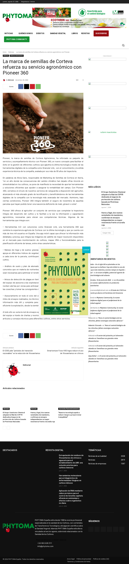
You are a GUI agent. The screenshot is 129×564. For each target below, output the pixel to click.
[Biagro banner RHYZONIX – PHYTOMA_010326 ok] (107, 255)
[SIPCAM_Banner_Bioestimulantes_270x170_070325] (107, 118)
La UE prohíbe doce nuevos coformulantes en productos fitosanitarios (106, 283)
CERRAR (86, 250)
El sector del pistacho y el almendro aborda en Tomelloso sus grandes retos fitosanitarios (105, 338)
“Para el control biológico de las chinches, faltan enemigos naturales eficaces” (106, 328)
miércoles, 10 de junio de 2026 (99, 280)
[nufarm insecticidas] (107, 143)
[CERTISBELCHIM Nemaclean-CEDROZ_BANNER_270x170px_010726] (107, 70)
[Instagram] (114, 1)
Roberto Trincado (94, 325)
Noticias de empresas (16, 55)
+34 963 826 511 (44, 543)
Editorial (11, 80)
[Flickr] (97, 529)
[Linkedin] (117, 1)
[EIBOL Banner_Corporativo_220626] (107, 249)
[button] (123, 45)
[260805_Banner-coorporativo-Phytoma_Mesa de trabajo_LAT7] (107, 246)
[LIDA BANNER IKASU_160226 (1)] (107, 167)
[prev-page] (4, 427)
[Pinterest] (32, 86)
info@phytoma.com (45, 546)
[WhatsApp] (38, 86)
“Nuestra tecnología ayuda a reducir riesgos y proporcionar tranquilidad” (69, 415)
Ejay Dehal (92, 356)
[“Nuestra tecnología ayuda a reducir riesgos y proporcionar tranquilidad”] (70, 401)
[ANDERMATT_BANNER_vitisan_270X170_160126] (107, 242)
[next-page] (8, 427)
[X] (121, 1)
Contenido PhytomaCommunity (69, 408)
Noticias (11, 52)
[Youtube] (124, 1)
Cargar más (107, 233)
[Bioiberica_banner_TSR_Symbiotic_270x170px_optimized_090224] (107, 94)
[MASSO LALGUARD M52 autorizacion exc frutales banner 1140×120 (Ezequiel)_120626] (79, 12)
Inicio (4, 52)
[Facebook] (110, 1)
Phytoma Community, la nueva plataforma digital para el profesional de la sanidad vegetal (104, 300)
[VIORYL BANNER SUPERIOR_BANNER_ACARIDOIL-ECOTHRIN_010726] (79, 23)
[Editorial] (4, 80)
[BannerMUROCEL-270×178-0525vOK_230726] (107, 252)
